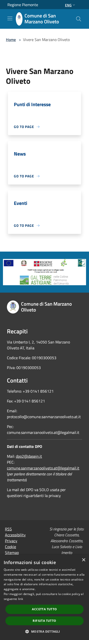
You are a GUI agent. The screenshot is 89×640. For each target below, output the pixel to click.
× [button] (83, 560)
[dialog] (44, 597)
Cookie (10, 547)
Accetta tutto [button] (44, 609)
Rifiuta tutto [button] (44, 621)
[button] (44, 631)
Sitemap (12, 552)
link (20, 599)
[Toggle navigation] (10, 18)
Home (11, 40)
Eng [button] (68, 5)
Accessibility (15, 535)
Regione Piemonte (22, 5)
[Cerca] (79, 19)
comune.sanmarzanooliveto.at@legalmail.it (43, 468)
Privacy (11, 541)
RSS (8, 529)
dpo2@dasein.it (29, 456)
